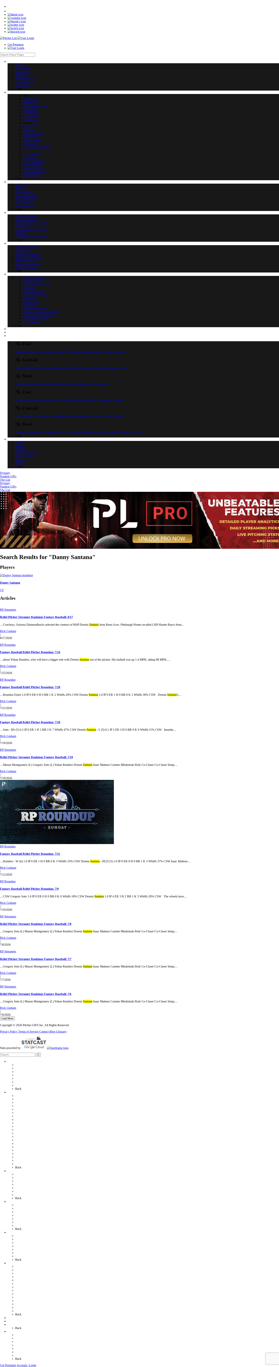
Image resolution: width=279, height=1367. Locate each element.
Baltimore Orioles (25, 351)
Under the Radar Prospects (31, 1225)
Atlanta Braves (24, 400)
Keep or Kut (22, 1293)
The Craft (21, 1276)
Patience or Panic (25, 1126)
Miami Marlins (42, 400)
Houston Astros (36, 383)
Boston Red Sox (47, 351)
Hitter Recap (22, 1095)
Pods (10, 1263)
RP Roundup (8, 644)
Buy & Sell (22, 1119)
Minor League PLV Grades (31, 1211)
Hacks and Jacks (25, 1280)
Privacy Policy (9, 1031)
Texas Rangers (100, 383)
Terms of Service (28, 1031)
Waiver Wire (22, 1099)
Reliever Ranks (24, 1078)
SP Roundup (22, 1068)
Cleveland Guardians (52, 368)
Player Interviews (25, 1081)
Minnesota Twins (117, 368)
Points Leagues (24, 1133)
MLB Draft (22, 1215)
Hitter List (21, 1075)
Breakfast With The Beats (30, 1304)
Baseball (13, 1232)
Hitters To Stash (24, 1194)
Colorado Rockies (55, 432)
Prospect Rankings (26, 1184)
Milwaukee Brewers (65, 416)
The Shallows (23, 1311)
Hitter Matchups (25, 1153)
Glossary (61, 1031)
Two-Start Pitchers (26, 1150)
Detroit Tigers (73, 368)
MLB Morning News (28, 1102)
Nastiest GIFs (8, 476)
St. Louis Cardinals (111, 416)
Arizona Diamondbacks (29, 432)
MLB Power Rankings (29, 1246)
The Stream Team (25, 1157)
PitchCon (20, 1341)
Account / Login (26, 1365)
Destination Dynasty (27, 1283)
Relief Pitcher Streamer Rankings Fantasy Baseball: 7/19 (36, 757)
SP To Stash (22, 1191)
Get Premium (16, 44)
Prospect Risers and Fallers (31, 1218)
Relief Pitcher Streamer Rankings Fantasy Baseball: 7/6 (35, 994)
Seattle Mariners (80, 383)
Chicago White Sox (27, 368)
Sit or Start (21, 1146)
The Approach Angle (27, 1307)
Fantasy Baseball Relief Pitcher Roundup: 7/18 (30, 722)
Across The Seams (26, 1235)
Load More (7, 1018)
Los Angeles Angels (58, 383)
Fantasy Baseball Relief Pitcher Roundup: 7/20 (30, 687)
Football (20, 1334)
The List (5, 479)
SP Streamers (23, 1071)
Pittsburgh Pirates (88, 416)
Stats (10, 1321)
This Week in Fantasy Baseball (33, 1300)
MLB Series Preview (27, 1242)
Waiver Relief (23, 1164)
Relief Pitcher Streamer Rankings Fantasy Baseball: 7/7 (35, 959)
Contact (44, 1031)
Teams (11, 1324)
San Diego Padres (104, 432)
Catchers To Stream (27, 1160)
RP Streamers (8, 609)
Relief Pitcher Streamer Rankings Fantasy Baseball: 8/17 (36, 617)
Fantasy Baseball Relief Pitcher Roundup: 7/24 (30, 652)
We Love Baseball (26, 1256)
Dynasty (5, 473)
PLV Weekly (23, 1136)
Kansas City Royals (94, 368)
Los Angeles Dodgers (80, 432)
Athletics (20, 383)
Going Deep (22, 1085)
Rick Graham (8, 631)
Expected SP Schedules (29, 1140)
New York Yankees (69, 351)
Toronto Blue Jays (114, 351)
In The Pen (21, 1287)
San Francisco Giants (128, 432)
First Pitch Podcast (26, 1266)
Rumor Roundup (25, 1249)
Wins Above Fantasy (27, 1297)
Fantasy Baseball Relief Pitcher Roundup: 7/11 (30, 853)
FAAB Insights (24, 1143)
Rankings (13, 1170)
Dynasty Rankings (26, 1187)
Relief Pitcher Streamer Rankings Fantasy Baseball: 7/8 (35, 924)
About (19, 1355)
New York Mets (61, 400)
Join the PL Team (25, 1345)
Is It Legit (21, 1123)
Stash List (21, 1222)
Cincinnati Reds (42, 416)
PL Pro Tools (15, 1317)
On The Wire (23, 1290)
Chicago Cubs (23, 416)
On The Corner (24, 1269)
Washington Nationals (110, 400)
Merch (19, 1338)
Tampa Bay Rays (91, 351)
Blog (52, 1031)
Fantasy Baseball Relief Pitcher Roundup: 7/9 (29, 888)
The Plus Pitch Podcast (29, 1273)
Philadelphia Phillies (84, 400)
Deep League (23, 1129)
